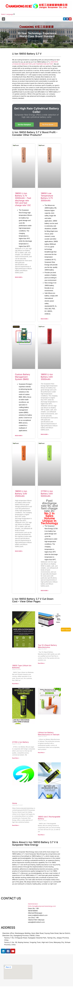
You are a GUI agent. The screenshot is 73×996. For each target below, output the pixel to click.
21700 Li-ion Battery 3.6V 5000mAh (47, 493)
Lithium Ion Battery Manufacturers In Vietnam (48, 733)
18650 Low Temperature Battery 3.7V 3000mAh (47, 197)
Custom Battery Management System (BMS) (22, 376)
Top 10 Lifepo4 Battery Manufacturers (47, 646)
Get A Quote (65, 629)
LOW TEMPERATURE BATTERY (42, 64)
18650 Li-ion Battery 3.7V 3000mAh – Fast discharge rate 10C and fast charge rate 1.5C (23, 199)
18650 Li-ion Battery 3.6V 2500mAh (21, 493)
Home (14, 803)
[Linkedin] (64, 18)
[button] (3, 19)
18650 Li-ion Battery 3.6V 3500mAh (47, 376)
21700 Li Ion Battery (20, 742)
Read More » (19, 277)
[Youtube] (70, 18)
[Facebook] (67, 18)
